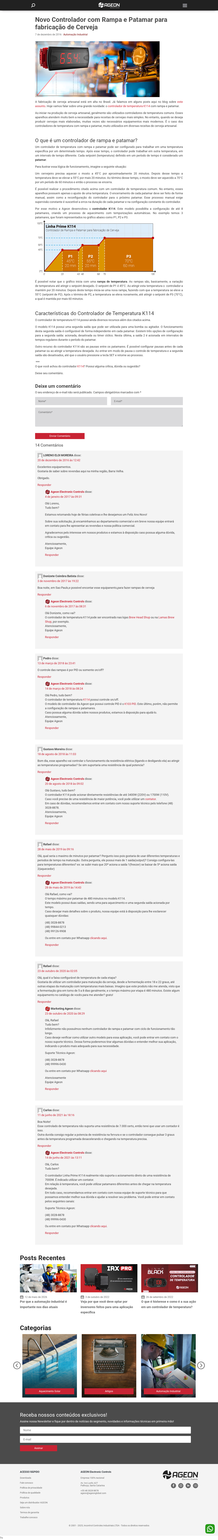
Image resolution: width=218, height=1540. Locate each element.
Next (201, 1365)
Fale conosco (26, 1483)
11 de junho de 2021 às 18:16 (56, 1115)
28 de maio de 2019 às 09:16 (56, 849)
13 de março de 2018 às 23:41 (56, 663)
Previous (17, 1365)
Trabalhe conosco (29, 1517)
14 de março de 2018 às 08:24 (64, 688)
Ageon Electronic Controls (67, 491)
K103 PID (130, 704)
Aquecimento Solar (49, 1391)
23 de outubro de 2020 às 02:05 (57, 971)
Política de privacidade (31, 1487)
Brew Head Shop (139, 617)
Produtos (24, 1497)
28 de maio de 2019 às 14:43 (63, 887)
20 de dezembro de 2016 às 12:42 (59, 460)
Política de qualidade (30, 1492)
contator (150, 799)
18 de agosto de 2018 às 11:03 (57, 754)
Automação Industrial (75, 34)
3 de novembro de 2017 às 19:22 (58, 581)
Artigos (109, 1391)
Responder (44, 485)
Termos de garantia (29, 1512)
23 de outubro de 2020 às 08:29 (65, 1013)
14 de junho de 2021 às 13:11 (63, 1157)
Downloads (25, 1478)
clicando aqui (98, 938)
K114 (80, 366)
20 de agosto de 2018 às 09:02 (64, 783)
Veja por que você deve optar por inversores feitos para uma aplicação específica (107, 1307)
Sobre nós (25, 1507)
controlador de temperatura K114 (129, 106)
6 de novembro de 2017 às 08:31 (65, 606)
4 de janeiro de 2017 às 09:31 (63, 496)
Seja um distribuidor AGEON (34, 1502)
